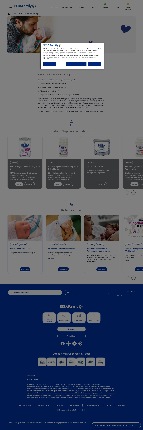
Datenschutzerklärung (52, 58)
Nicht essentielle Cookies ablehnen (76, 64)
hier (70, 57)
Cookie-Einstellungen (49, 64)
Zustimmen (94, 64)
